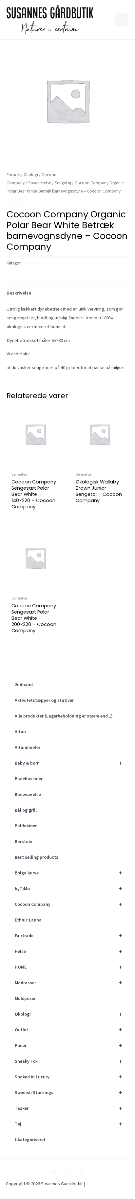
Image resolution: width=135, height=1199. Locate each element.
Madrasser (69, 982)
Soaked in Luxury (69, 1076)
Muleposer (25, 998)
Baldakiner (26, 826)
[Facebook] (82, 1171)
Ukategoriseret (30, 1139)
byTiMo (69, 888)
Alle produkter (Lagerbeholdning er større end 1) (64, 716)
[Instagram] (67, 1171)
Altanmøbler (27, 747)
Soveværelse (39, 183)
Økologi (69, 1014)
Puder (69, 1045)
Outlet (69, 1029)
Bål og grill (26, 810)
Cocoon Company (69, 904)
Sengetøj (63, 183)
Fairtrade (69, 935)
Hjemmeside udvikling (107, 1184)
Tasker (69, 1108)
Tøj (69, 1124)
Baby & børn (69, 763)
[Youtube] (53, 1171)
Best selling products (36, 857)
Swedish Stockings (69, 1092)
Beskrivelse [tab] (19, 293)
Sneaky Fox (69, 1061)
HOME (69, 967)
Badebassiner (29, 779)
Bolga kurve (69, 873)
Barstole (23, 841)
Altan (20, 732)
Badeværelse (28, 794)
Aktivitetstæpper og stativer (44, 700)
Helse (69, 951)
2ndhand (24, 684)
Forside (13, 174)
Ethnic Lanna (28, 920)
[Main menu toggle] (121, 19)
